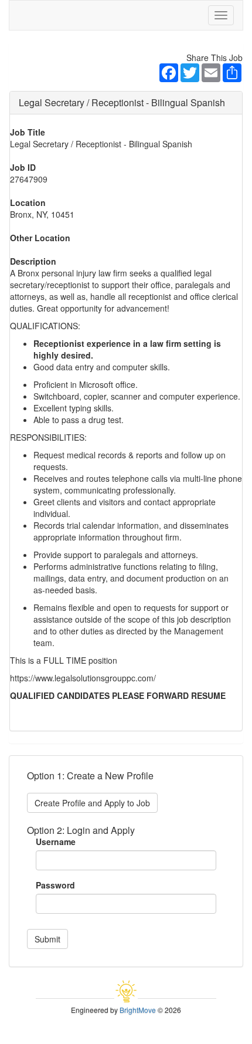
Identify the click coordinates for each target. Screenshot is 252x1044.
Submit (47, 939)
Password (55, 885)
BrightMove (138, 1010)
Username (56, 841)
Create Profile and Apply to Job (92, 803)
